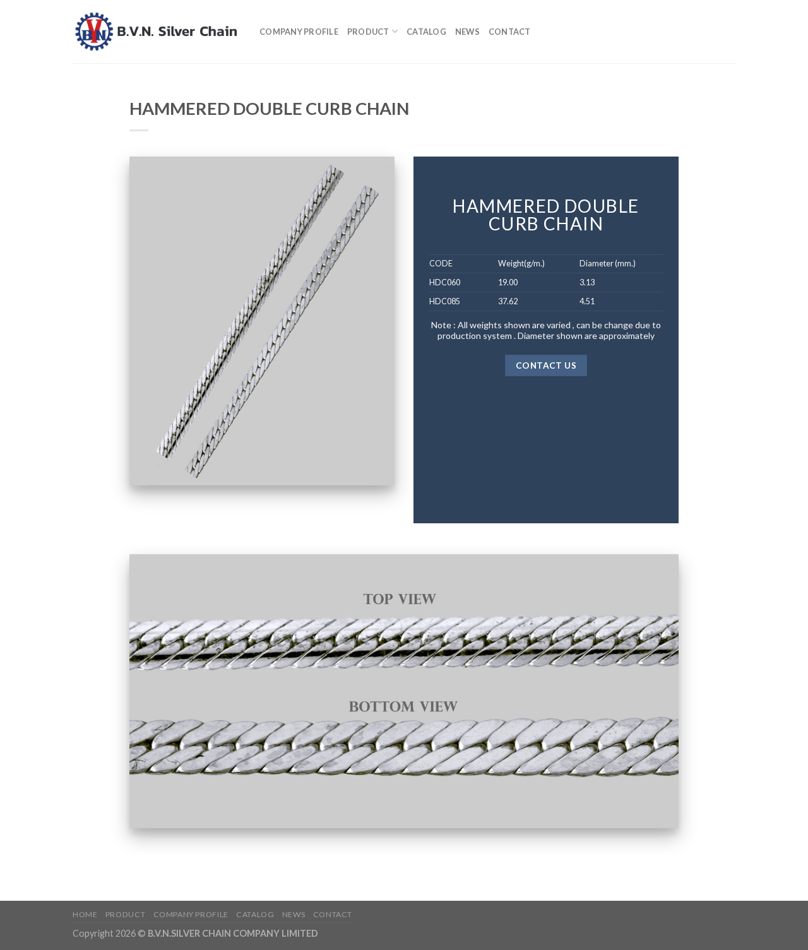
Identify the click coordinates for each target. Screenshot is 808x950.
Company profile (298, 32)
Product (368, 32)
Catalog (426, 32)
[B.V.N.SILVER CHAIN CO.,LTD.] (157, 31)
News (467, 32)
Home (85, 914)
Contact (510, 32)
